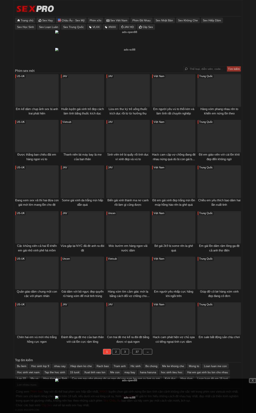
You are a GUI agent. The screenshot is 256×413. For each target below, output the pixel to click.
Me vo (34, 378)
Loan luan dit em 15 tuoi (212, 378)
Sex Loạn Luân (48, 27)
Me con (115, 372)
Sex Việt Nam (118, 20)
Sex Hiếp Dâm (212, 20)
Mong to (194, 366)
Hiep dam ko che (81, 366)
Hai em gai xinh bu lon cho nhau (207, 372)
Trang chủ (27, 20)
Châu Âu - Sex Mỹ (73, 20)
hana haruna (148, 372)
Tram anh (120, 366)
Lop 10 (21, 378)
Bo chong (151, 366)
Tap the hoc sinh (54, 372)
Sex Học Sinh (25, 27)
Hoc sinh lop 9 (40, 366)
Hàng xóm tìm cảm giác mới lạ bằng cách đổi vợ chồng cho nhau (128, 296)
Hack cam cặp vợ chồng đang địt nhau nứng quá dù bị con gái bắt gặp (173, 159)
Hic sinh (136, 366)
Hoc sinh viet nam (28, 372)
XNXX (112, 27)
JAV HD (129, 27)
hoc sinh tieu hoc (171, 372)
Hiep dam (186, 378)
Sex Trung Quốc (73, 27)
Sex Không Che (188, 20)
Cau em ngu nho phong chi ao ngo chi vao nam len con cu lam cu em (116, 378)
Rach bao (103, 366)
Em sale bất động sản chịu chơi (219, 337)
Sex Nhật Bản (164, 20)
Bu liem (21, 366)
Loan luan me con (215, 366)
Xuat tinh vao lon (94, 372)
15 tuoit (74, 372)
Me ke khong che (173, 366)
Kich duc (170, 378)
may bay (129, 372)
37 (137, 351)
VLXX (96, 27)
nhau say (60, 366)
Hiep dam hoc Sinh (55, 378)
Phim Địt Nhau (141, 20)
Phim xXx (95, 20)
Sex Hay (47, 20)
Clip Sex (148, 27)
